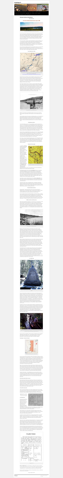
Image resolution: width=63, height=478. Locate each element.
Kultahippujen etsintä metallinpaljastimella (22, 11)
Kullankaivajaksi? (28, 14)
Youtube (25, 14)
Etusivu (16, 11)
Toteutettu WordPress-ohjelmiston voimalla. (44, 476)
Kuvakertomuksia (29, 11)
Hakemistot (16, 13)
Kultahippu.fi (17, 2)
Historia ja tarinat (27, 13)
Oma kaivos (33, 13)
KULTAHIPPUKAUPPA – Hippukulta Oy (19, 14)
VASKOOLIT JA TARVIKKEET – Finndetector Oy (40, 11)
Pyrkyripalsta (38, 13)
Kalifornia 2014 (33, 11)
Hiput (18, 13)
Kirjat (30, 13)
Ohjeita (36, 13)
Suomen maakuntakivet (22, 13)
